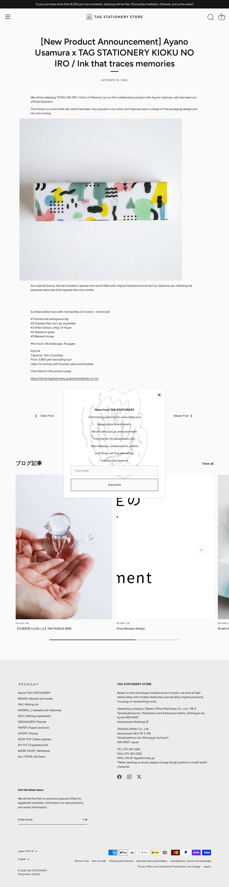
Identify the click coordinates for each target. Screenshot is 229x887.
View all (207, 464)
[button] (28, 550)
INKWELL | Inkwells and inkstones (39, 710)
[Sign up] (85, 819)
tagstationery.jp (144, 758)
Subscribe (114, 484)
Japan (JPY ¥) (26, 851)
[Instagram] (129, 776)
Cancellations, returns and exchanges (190, 861)
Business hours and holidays (152, 861)
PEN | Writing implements (34, 716)
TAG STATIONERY (37, 870)
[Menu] (8, 17)
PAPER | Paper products (33, 727)
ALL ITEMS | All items (31, 756)
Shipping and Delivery (121, 861)
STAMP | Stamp (28, 733)
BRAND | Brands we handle (35, 698)
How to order (99, 861)
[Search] (211, 17)
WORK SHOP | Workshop (34, 750)
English (22, 859)
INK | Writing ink (28, 704)
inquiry (207, 866)
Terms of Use (81, 861)
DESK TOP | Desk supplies (34, 739)
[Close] (159, 395)
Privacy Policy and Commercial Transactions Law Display (169, 866)
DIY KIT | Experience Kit (33, 745)
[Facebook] (119, 776)
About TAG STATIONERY (34, 692)
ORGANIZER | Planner (32, 721)
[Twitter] (139, 776)
